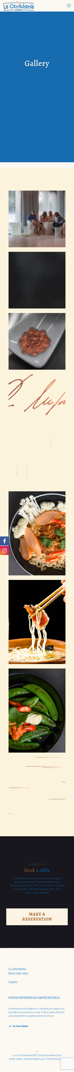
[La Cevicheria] (19, 5)
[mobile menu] (69, 5)
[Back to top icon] (37, 1051)
